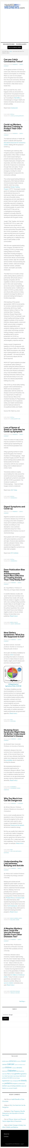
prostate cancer (21, 1083)
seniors (4, 1086)
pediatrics (8, 1083)
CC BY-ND (18, 686)
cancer (10, 1064)
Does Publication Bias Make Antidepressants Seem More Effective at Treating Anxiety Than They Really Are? (14, 574)
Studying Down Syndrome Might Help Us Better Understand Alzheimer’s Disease (14, 733)
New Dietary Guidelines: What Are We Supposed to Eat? (14, 634)
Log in (22, 1144)
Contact (6, 1136)
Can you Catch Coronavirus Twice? (13, 60)
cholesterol (14, 1067)
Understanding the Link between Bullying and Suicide (14, 863)
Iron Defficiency (17, 851)
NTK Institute (14, 553)
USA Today (14, 490)
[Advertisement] (14, 25)
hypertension (6, 1080)
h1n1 (3, 1076)
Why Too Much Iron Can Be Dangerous (13, 799)
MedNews (14, 6)
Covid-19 (12, 114)
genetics (17, 1074)
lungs (11, 1080)
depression (17, 623)
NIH (19, 418)
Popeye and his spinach (17, 825)
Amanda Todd (20, 898)
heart (6, 1076)
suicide (17, 919)
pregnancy (15, 1083)
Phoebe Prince (10, 898)
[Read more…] (13, 616)
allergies (7, 1061)
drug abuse (21, 1071)
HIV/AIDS (9, 1078)
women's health (13, 1088)
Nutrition (13, 721)
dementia (19, 1067)
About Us (6, 1134)
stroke (22, 1086)
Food (11, 719)
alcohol (3, 1061)
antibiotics (19, 1061)
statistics (18, 1086)
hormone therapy (16, 1078)
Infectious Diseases (15, 991)
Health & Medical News (16, 918)
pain (3, 1083)
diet (17, 1071)
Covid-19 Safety (14, 418)
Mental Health (14, 622)
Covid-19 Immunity (19, 115)
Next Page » (22, 1001)
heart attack (10, 1076)
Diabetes (12, 1070)
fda (8, 1074)
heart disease (16, 1076)
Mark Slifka (17, 98)
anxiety (12, 623)
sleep (8, 1086)
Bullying (13, 919)
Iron (12, 851)
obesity (24, 1080)
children (8, 1067)
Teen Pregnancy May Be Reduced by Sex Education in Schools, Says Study (13, 1113)
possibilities (9, 760)
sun (25, 1086)
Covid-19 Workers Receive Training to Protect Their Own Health (13, 127)
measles (13, 992)
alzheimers (13, 1061)
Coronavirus (14, 497)
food (12, 1074)
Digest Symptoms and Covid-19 (14, 507)
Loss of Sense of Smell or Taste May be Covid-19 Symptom (14, 429)
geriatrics (23, 1074)
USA (7, 1088)
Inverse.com (14, 108)
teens (4, 1088)
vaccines (17, 992)
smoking (12, 1086)
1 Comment (20, 803)
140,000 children (8, 983)
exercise (4, 1073)
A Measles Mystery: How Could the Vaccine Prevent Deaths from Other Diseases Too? (13, 932)
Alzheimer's (13, 786)
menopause (15, 1080)
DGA (12, 655)
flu (10, 1074)
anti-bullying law (12, 906)
